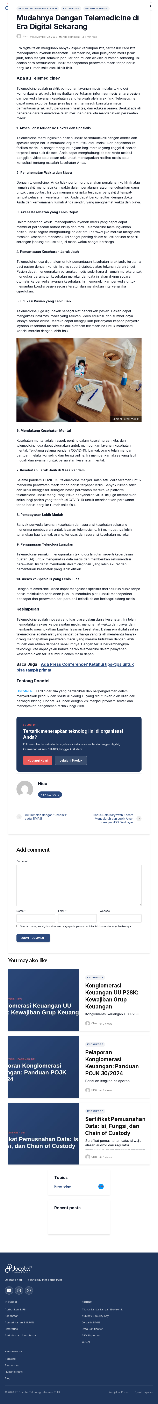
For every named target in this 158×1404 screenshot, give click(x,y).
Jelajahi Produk (70, 760)
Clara (94, 1023)
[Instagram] (19, 1290)
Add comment (71, 36)
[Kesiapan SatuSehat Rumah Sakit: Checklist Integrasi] (62, 1262)
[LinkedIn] (9, 1290)
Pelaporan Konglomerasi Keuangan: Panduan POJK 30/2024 (112, 1062)
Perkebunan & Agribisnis (21, 1335)
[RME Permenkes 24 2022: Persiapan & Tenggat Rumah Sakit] (62, 1241)
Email (62, 911)
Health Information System (38, 8)
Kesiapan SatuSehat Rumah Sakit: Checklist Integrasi (88, 1262)
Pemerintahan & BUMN (19, 1322)
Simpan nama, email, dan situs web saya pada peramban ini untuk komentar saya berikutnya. (75, 926)
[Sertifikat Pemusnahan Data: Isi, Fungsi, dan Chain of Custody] (43, 1133)
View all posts (50, 795)
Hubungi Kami (38, 760)
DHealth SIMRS (91, 1322)
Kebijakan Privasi (119, 1392)
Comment (22, 861)
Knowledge (71, 8)
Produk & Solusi (96, 8)
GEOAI (86, 1341)
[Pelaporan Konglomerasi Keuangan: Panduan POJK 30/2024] (43, 1066)
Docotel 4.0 (25, 691)
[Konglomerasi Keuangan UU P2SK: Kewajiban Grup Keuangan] (43, 1000)
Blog (7, 1378)
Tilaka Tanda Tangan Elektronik (102, 1309)
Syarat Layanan (144, 1392)
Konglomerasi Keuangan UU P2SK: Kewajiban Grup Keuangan (111, 996)
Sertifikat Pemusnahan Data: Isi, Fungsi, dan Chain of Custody (115, 1126)
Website (105, 911)
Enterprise (11, 1328)
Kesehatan (12, 1315)
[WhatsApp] (29, 1290)
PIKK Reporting (91, 1335)
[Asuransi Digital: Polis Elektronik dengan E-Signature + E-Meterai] (62, 1220)
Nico (25, 36)
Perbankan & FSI (15, 1309)
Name (21, 911)
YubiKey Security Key (95, 1315)
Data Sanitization (92, 1328)
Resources (12, 1365)
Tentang (10, 1358)
